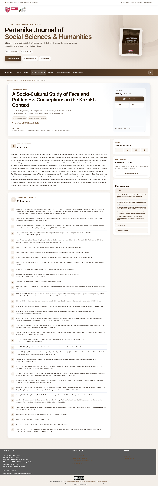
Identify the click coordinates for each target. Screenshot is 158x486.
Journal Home (137, 2)
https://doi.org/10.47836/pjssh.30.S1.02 (26, 123)
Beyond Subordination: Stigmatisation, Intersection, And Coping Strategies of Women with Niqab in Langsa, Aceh (131, 208)
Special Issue (15, 80)
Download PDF (130, 99)
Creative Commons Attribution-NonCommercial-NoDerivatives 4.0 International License (86, 481)
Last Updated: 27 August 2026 (79, 484)
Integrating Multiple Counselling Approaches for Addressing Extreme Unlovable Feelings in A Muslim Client (130, 218)
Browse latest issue (13, 58)
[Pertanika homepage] (16, 10)
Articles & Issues (37, 72)
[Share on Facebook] (119, 150)
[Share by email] (144, 150)
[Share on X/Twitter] (127, 150)
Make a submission (131, 173)
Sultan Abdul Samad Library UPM (82, 461)
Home (19, 72)
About (26, 72)
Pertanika (126, 2)
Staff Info (127, 456)
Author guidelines (30, 58)
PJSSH (8, 72)
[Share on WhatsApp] (136, 150)
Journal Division (129, 458)
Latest (119, 190)
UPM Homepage (77, 463)
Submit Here (45, 58)
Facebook (149, 2)
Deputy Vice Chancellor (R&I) (81, 458)
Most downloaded (123, 230)
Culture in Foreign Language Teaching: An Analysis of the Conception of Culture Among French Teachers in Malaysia (132, 196)
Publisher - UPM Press (79, 456)
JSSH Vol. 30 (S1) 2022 (27, 80)
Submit (50, 72)
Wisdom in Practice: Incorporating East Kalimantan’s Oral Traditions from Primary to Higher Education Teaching (132, 212)
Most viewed (121, 225)
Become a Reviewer (63, 72)
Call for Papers (78, 72)
